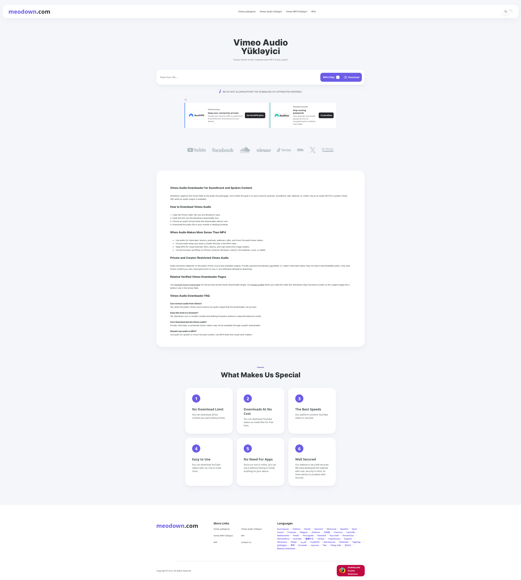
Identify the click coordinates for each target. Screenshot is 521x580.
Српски (315, 545)
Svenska (297, 538)
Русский (334, 535)
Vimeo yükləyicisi (247, 11)
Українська (334, 538)
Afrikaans (282, 542)
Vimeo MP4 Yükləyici (296, 11)
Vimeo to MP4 (257, 284)
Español (344, 529)
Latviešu (351, 532)
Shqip (294, 542)
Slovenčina (348, 535)
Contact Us (246, 542)
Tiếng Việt (335, 545)
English (348, 538)
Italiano (316, 532)
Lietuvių (338, 532)
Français (292, 532)
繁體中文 (309, 538)
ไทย (325, 545)
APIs (313, 11)
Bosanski (344, 542)
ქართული (282, 545)
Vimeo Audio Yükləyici (271, 11)
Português (308, 535)
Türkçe (321, 538)
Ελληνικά (332, 529)
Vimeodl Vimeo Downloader (187, 284)
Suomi (280, 532)
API (242, 535)
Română (321, 535)
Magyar (304, 532)
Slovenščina (283, 538)
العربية (304, 542)
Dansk (307, 529)
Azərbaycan (330, 542)
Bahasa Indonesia (286, 548)
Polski (296, 535)
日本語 (327, 532)
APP (215, 542)
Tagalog (356, 542)
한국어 (348, 545)
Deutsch (318, 529)
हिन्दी (293, 545)
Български (283, 529)
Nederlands (283, 535)
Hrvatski (303, 545)
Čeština (297, 529)
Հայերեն (315, 542)
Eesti (355, 529)
